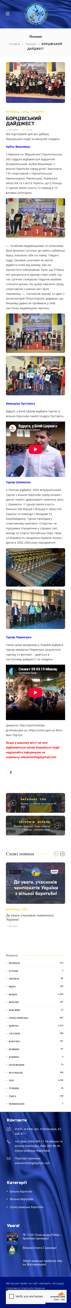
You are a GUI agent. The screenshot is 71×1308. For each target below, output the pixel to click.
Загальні (29, 799)
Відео (36, 986)
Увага (36, 1096)
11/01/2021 (12, 926)
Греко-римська (36, 1017)
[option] (35, 897)
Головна (14, 44)
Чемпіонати (36, 1103)
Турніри (30, 44)
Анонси (36, 978)
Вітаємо (36, 1002)
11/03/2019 (12, 130)
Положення (36, 1064)
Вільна (12, 111)
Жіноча (36, 1025)
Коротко (36, 1041)
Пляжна (36, 1056)
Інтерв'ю (27, 822)
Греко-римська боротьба (26, 1207)
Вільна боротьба (21, 1191)
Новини (36, 1049)
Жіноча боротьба (21, 1199)
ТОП (24, 111)
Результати (36, 1072)
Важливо (36, 1010)
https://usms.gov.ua (42, 730)
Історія (36, 970)
